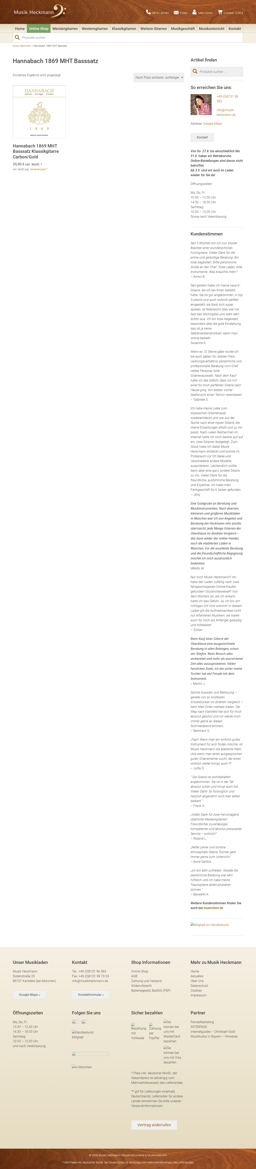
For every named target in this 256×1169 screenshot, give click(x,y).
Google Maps (212, 123)
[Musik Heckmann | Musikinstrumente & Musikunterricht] (40, 12)
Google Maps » (29, 995)
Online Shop (38, 29)
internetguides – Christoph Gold (213, 1032)
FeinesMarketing (202, 1022)
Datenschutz (199, 986)
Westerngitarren (95, 29)
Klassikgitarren (124, 29)
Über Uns (197, 981)
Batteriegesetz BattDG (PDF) (151, 990)
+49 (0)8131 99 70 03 (94, 976)
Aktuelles (197, 976)
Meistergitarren (65, 29)
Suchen (19, 37)
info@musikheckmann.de (90, 981)
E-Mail (183, 12)
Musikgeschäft (183, 29)
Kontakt (235, 29)
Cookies (196, 990)
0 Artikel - (233, 12)
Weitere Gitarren (153, 29)
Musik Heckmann (22, 45)
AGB (134, 976)
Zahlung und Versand (146, 981)
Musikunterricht (211, 29)
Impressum (198, 995)
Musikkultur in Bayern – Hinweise (214, 1036)
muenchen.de (213, 908)
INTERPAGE (199, 1027)
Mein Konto (205, 12)
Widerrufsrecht (141, 986)
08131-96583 (160, 12)
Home (20, 29)
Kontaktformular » (91, 995)
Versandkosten (38, 169)
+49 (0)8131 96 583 (92, 971)
